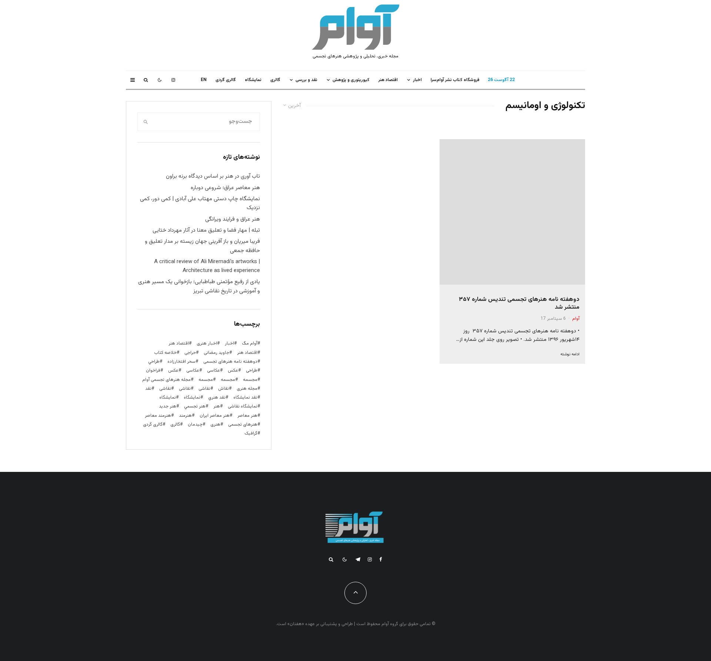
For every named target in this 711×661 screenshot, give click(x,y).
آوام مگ (249, 343)
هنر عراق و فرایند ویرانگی (232, 219)
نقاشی (204, 388)
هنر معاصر (247, 415)
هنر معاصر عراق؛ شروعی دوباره (225, 188)
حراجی (190, 352)
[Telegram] (358, 559)
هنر (216, 406)
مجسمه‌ (205, 379)
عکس (173, 370)
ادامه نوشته (570, 354)
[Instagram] (173, 80)
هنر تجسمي (195, 406)
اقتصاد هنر (388, 80)
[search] (146, 122)
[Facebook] (380, 559)
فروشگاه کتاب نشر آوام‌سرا (455, 80)
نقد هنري (217, 397)
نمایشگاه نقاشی (242, 406)
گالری (275, 80)
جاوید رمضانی (216, 352)
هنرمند (185, 415)
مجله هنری (247, 388)
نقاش (223, 388)
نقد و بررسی (306, 80)
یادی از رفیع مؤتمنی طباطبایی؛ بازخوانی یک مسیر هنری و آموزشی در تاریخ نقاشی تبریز (199, 286)
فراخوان (153, 370)
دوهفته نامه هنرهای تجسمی (230, 361)
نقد (148, 388)
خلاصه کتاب (165, 352)
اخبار (417, 80)
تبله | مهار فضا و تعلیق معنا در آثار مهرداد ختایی (206, 230)
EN (204, 80)
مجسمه (250, 379)
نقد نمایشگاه (245, 397)
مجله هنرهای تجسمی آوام (166, 379)
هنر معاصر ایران (215, 415)
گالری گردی (226, 80)
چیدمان (195, 424)
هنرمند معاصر (158, 415)
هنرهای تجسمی (242, 424)
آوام (576, 318)
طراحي (154, 361)
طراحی (251, 370)
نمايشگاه (253, 80)
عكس (233, 370)
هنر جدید (167, 406)
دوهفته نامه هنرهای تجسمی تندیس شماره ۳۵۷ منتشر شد (519, 304)
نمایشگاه (167, 397)
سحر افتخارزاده (181, 361)
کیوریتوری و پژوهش (351, 80)
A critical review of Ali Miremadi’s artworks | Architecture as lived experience (207, 266)
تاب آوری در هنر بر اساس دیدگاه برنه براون (213, 176)
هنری (215, 424)
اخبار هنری (207, 343)
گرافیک (250, 433)
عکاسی (213, 370)
